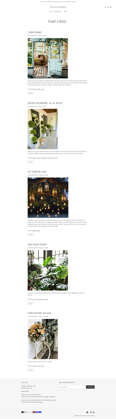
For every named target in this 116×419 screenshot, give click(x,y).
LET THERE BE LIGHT (37, 171)
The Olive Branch (58, 7)
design (34, 158)
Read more (30, 93)
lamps (38, 230)
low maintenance (40, 299)
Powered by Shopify (90, 415)
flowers (35, 89)
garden (39, 89)
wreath (56, 158)
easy (34, 299)
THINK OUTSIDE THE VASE (39, 313)
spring (42, 89)
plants (46, 299)
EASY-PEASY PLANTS (37, 244)
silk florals (50, 158)
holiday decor (44, 158)
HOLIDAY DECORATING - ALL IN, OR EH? (45, 103)
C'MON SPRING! (35, 32)
